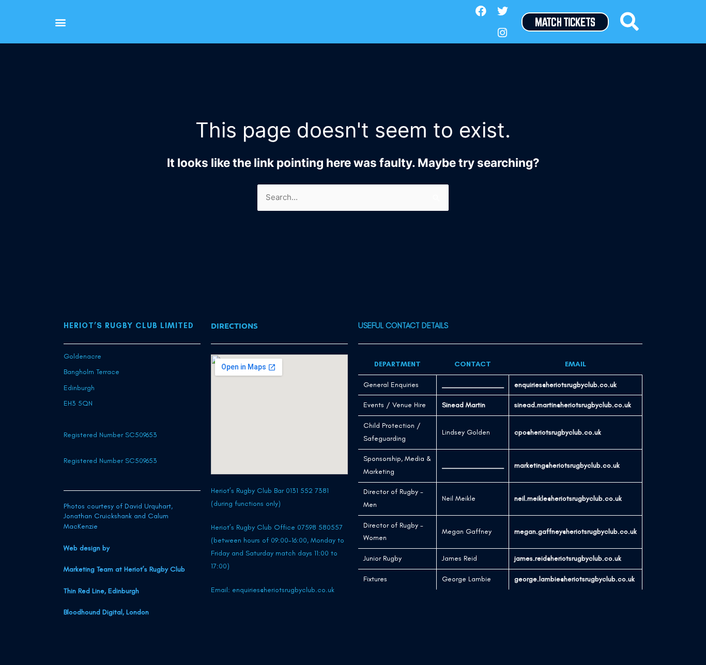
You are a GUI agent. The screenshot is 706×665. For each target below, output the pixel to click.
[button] (60, 21)
